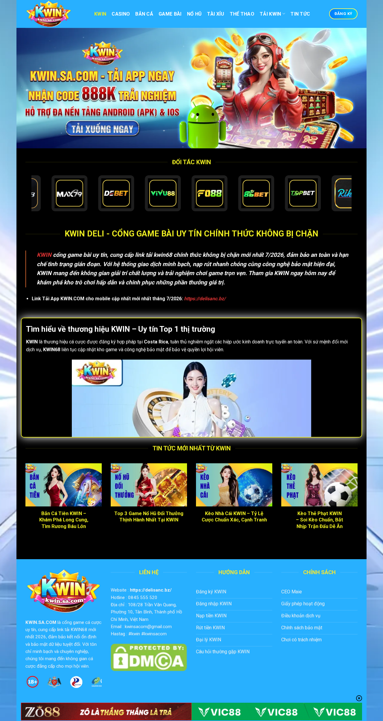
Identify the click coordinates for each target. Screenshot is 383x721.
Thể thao (242, 14)
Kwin (100, 14)
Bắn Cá (144, 14)
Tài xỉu (215, 14)
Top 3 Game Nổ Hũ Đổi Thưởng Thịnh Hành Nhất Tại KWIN (148, 517)
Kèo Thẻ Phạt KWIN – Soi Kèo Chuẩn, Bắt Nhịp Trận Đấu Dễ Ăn (319, 520)
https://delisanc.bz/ (151, 590)
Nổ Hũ (194, 14)
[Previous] (24, 506)
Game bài (170, 14)
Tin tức (300, 14)
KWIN (44, 254)
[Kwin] (55, 14)
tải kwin (270, 14)
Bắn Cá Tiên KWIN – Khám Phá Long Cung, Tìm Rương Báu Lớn (63, 520)
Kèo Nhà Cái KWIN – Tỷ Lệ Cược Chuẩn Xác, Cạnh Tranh (234, 517)
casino (121, 14)
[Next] (358, 506)
